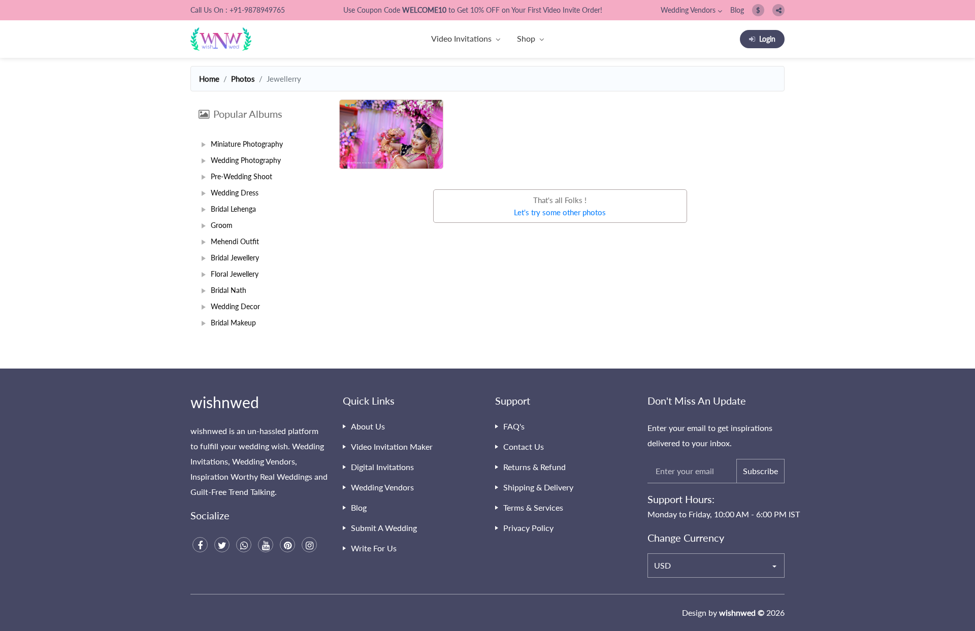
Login (767, 39)
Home (209, 78)
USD (662, 565)
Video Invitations (461, 38)
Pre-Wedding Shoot (241, 176)
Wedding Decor (235, 306)
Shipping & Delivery (538, 487)
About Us (368, 426)
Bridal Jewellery (235, 257)
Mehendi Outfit (235, 241)
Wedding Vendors (688, 10)
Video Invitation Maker (392, 446)
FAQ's (514, 426)
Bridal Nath (228, 290)
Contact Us (523, 446)
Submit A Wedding (384, 528)
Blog (737, 10)
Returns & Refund (534, 467)
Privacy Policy (528, 528)
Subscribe (760, 471)
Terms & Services (533, 507)
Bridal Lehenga (233, 209)
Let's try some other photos (560, 212)
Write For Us (374, 548)
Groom (222, 225)
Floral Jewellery (234, 274)
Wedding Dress (234, 192)
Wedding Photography (246, 160)
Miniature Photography (247, 144)
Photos (243, 78)
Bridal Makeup (233, 322)
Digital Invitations (382, 467)
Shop (526, 38)
